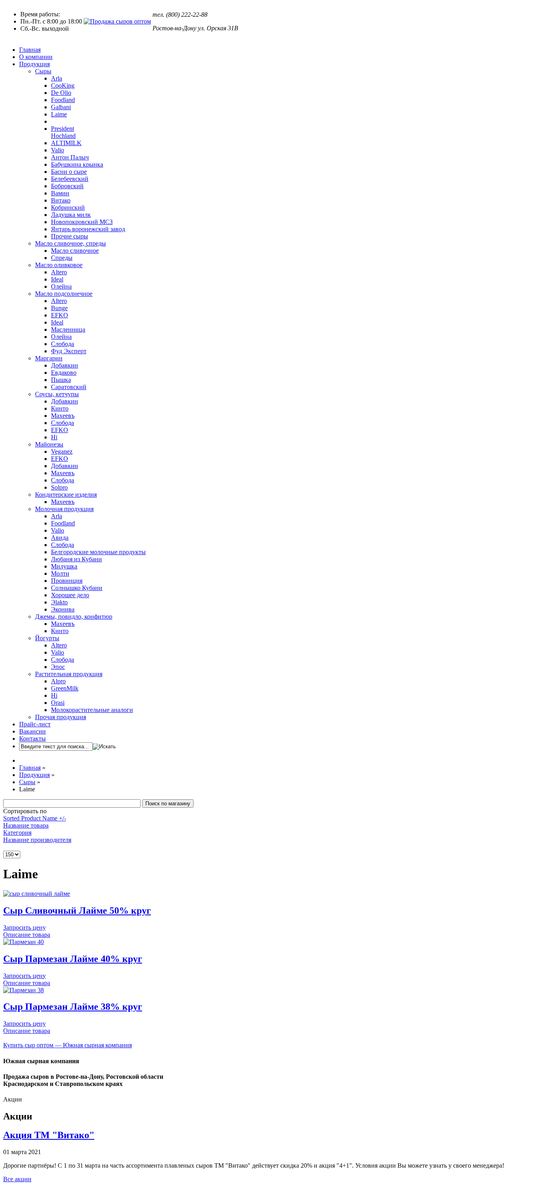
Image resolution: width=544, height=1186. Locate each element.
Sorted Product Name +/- (34, 818)
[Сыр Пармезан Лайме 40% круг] (23, 941)
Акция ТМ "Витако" (48, 1135)
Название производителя (37, 839)
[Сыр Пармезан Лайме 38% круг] (23, 990)
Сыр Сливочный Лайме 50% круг (77, 910)
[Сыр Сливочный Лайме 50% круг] (36, 893)
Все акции (17, 1179)
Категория (17, 832)
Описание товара (26, 934)
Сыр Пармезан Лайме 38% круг (72, 1006)
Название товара (26, 825)
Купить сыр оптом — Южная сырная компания (67, 1045)
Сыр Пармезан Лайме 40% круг (72, 959)
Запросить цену (24, 927)
